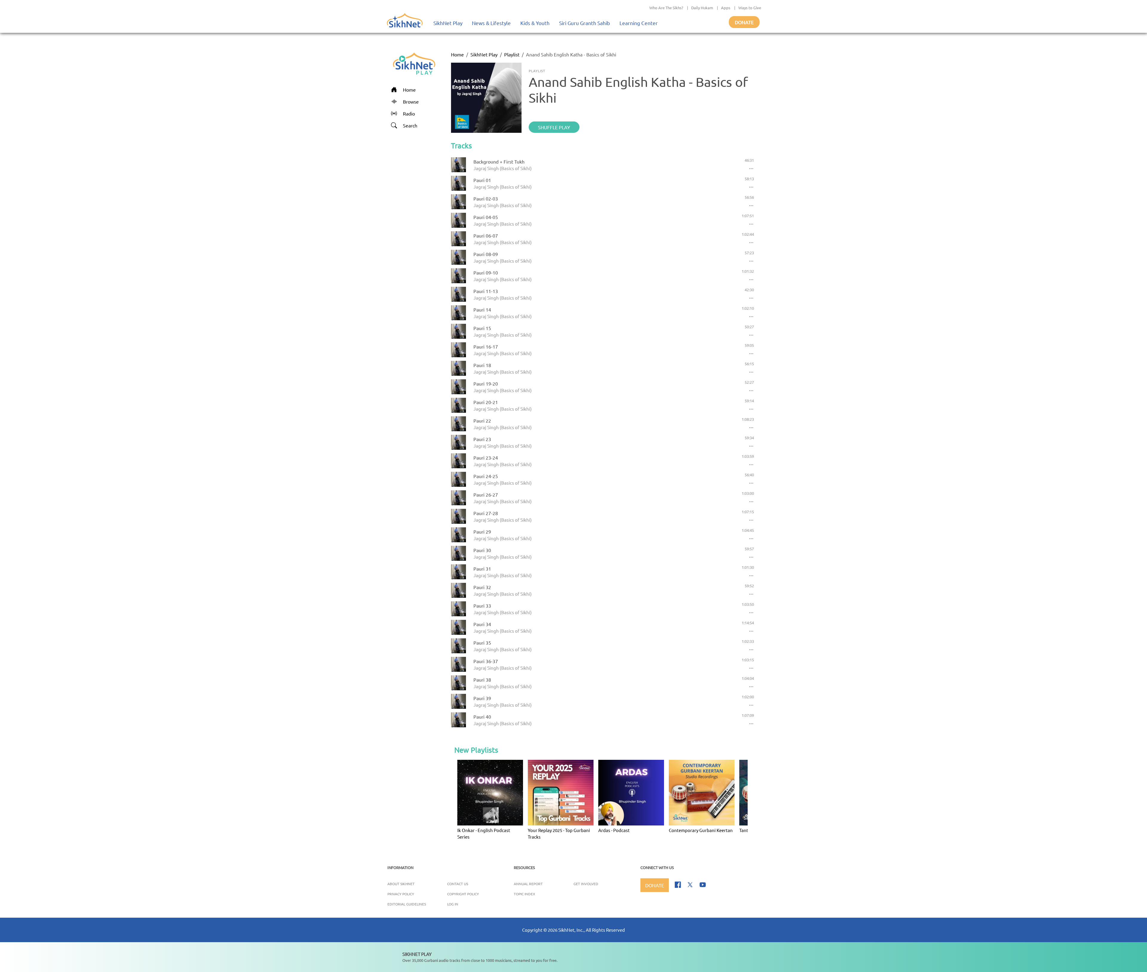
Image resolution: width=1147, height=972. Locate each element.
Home (457, 54)
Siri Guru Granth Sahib (584, 23)
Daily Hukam (702, 7)
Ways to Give (749, 7)
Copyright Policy (463, 893)
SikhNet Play (447, 23)
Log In (452, 904)
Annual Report (528, 883)
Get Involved (586, 883)
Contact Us (457, 883)
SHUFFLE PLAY (554, 127)
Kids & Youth (535, 23)
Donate (744, 22)
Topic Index (524, 893)
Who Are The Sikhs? (666, 7)
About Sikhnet (401, 883)
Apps (725, 7)
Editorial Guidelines (406, 904)
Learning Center (638, 23)
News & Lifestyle (491, 23)
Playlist (511, 54)
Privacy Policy (400, 893)
